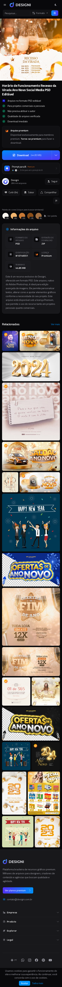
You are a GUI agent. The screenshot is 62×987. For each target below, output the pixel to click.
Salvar (31, 192)
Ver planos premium (15, 890)
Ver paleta (52, 216)
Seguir (54, 181)
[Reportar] (56, 200)
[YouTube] (50, 960)
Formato (40, 13)
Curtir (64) (13, 192)
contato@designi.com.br (19, 899)
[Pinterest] (43, 960)
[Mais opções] (56, 155)
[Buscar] (54, 13)
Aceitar (24, 983)
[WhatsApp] (23, 960)
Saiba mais (37, 983)
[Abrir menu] (4, 4)
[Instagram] (30, 960)
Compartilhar (50, 192)
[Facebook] (36, 960)
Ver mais (55, 324)
